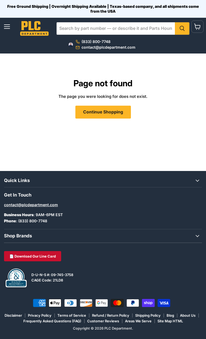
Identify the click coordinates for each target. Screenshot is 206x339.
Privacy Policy (40, 315)
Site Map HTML (170, 321)
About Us (188, 315)
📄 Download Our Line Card (32, 256)
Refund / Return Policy (110, 315)
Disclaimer (13, 315)
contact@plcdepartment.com (31, 204)
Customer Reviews (103, 321)
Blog (170, 315)
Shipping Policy (148, 315)
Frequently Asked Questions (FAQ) (52, 321)
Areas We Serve (138, 321)
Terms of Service (71, 315)
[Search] (182, 28)
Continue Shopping (103, 112)
